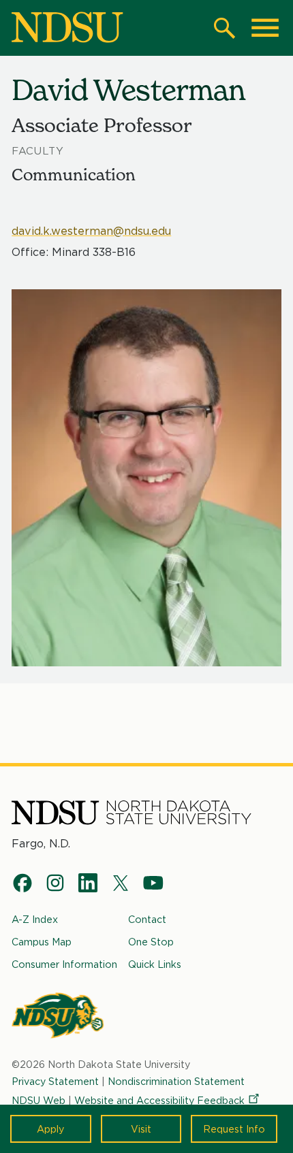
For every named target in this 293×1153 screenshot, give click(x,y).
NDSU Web (38, 1100)
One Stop (151, 941)
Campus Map (42, 941)
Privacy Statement (55, 1081)
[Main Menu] (265, 28)
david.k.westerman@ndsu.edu (91, 231)
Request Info (234, 1129)
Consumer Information (64, 964)
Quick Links (154, 964)
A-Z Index (35, 919)
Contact (147, 919)
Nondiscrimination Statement (176, 1081)
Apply (50, 1129)
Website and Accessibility (159, 1100)
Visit (141, 1129)
